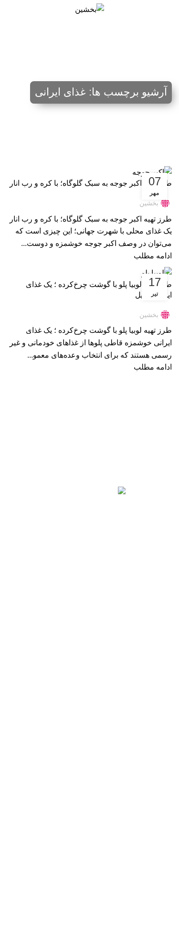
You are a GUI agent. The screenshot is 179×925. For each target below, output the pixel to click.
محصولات (158, 765)
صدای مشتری (152, 830)
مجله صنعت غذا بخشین (139, 872)
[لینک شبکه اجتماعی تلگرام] (43, 576)
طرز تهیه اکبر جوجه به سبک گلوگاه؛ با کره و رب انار (91, 183)
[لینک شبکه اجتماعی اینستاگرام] (112, 576)
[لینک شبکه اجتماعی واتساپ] (66, 576)
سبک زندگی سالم (147, 905)
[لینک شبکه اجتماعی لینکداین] (89, 576)
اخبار (165, 798)
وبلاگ (164, 814)
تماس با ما (157, 781)
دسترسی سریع (150, 749)
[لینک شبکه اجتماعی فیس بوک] (135, 576)
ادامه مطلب (153, 256)
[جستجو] (10, 9)
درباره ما (159, 847)
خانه (25, 85)
